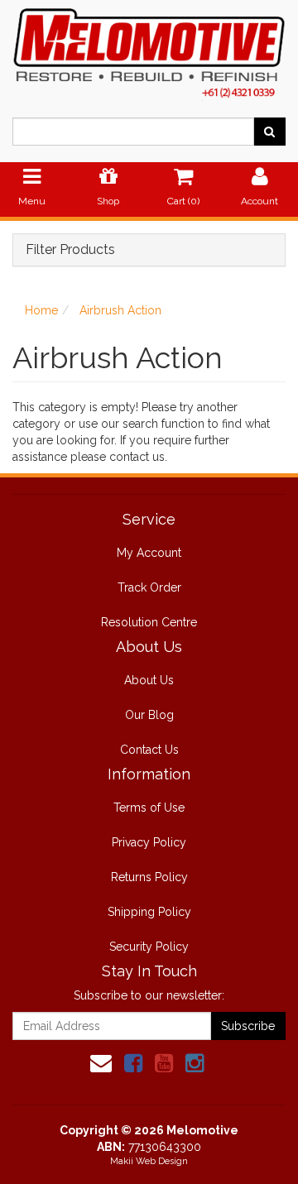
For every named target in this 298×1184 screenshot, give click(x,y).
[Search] (269, 131)
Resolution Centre (149, 622)
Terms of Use (149, 807)
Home (41, 310)
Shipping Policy (149, 911)
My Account (149, 552)
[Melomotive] (149, 49)
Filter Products (70, 249)
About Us (149, 680)
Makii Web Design (149, 1161)
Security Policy (149, 946)
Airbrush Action (120, 310)
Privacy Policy (149, 842)
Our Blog (149, 714)
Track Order (149, 587)
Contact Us (149, 749)
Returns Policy (149, 877)
